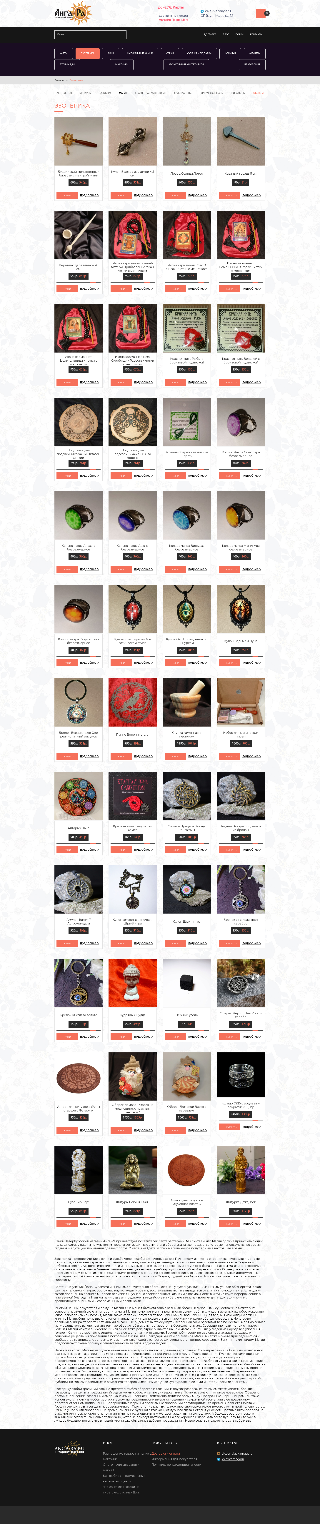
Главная (59, 80)
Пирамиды (238, 93)
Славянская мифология (150, 93)
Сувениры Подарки (199, 53)
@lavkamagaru (233, 1459)
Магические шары (212, 93)
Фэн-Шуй (230, 53)
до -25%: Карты (171, 7)
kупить (69, 195)
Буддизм (105, 93)
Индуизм (85, 93)
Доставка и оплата (165, 1453)
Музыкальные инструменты (186, 64)
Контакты (256, 34)
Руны (111, 53)
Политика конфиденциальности (176, 1464)
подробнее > (89, 195)
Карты (63, 53)
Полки (240, 34)
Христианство (183, 93)
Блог (226, 34)
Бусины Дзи (67, 64)
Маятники (121, 64)
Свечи (170, 53)
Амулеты (254, 53)
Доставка (210, 34)
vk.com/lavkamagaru (237, 1453)
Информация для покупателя (174, 1459)
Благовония (252, 64)
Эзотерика (87, 53)
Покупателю (164, 1443)
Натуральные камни (140, 53)
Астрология (64, 93)
